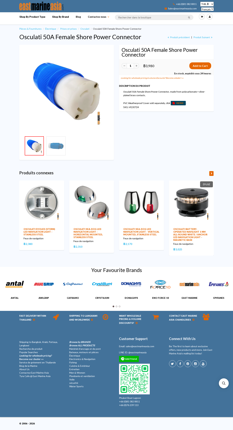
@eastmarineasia (137, 352)
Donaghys (131, 298)
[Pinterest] (187, 363)
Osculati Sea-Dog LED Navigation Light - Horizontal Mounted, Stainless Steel (88, 233)
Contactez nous (97, 16)
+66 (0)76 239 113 (129, 405)
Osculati (84, 28)
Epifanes (218, 298)
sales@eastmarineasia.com (140, 346)
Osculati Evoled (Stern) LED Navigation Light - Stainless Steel (39, 232)
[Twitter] (172, 363)
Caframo (73, 298)
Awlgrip (44, 298)
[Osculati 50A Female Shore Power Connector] (67, 91)
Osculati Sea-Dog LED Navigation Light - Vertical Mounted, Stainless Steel (141, 232)
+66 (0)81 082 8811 (186, 4)
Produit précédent (180, 37)
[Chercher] (189, 17)
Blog (78, 16)
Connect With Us (182, 339)
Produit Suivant (201, 37)
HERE (180, 103)
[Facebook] (180, 363)
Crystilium (102, 298)
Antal (15, 298)
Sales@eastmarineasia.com (182, 8)
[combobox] (154, 17)
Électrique (50, 28)
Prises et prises (68, 28)
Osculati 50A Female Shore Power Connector (80, 37)
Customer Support (133, 339)
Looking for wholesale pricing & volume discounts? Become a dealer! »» (152, 78)
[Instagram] (195, 363)
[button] (224, 383)
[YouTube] (203, 363)
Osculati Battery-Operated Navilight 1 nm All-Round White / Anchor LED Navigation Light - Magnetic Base (190, 234)
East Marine (190, 298)
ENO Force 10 (160, 298)
